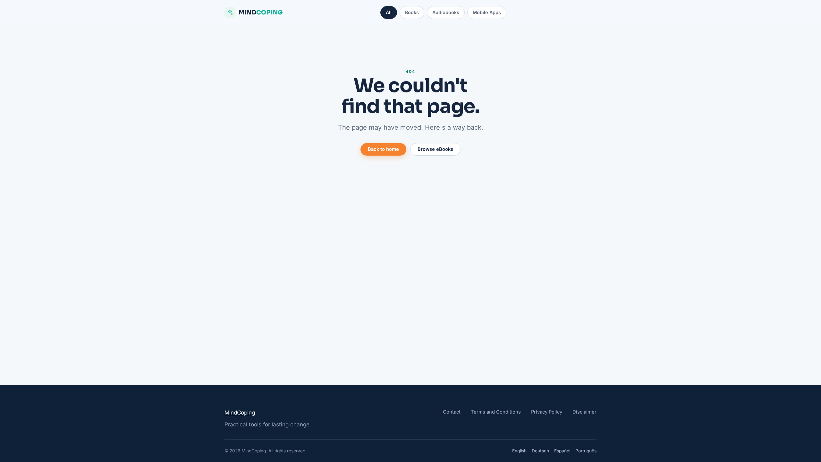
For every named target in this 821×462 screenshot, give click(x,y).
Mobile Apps (487, 12)
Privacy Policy (546, 412)
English (519, 450)
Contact (452, 412)
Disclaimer (584, 412)
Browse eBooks (435, 149)
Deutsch (540, 450)
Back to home (383, 149)
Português (586, 450)
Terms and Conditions (496, 412)
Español (562, 450)
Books (412, 12)
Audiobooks (445, 12)
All (389, 12)
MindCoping (239, 412)
